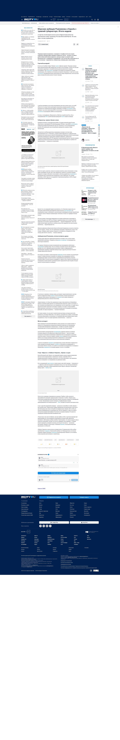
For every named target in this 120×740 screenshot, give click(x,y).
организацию (57, 331)
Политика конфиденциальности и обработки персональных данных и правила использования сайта (79, 567)
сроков (61, 336)
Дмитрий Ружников (48, 439)
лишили (59, 297)
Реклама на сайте (25, 505)
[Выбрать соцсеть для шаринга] (77, 44)
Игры (90, 16)
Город (40, 509)
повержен (47, 430)
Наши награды (24, 507)
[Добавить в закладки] (74, 44)
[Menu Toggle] (22, 19)
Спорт (85, 505)
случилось (40, 111)
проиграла (54, 432)
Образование (58, 517)
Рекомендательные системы (66, 564)
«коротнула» (50, 70)
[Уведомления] (95, 19)
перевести (51, 342)
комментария (44, 44)
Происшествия (73, 511)
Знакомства (45, 16)
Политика (72, 509)
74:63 (50, 367)
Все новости (24, 16)
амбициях (60, 254)
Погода (51, 16)
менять (53, 295)
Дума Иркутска (62, 439)
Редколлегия (82, 16)
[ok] (50, 526)
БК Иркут (40, 439)
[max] (47, 526)
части (62, 116)
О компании (24, 503)
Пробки (60, 19)
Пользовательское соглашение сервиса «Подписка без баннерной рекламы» (74, 566)
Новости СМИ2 (41, 488)
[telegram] (40, 526)
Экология (86, 511)
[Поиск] (92, 19)
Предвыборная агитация (26, 513)
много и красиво (62, 240)
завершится (47, 347)
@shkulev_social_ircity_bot (72, 557)
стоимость (57, 344)
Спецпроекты (87, 515)
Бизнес (40, 505)
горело (57, 66)
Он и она (72, 505)
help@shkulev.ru (29, 566)
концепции (73, 174)
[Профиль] (98, 19)
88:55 (47, 367)
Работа (71, 513)
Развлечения (73, 515)
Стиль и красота (87, 507)
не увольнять (74, 124)
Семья (85, 503)
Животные (41, 515)
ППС (47, 116)
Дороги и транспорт (43, 511)
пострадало (70, 108)
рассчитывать (68, 210)
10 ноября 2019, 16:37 (42, 41)
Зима (57, 503)
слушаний (40, 246)
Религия (72, 517)
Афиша (63, 16)
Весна (40, 507)
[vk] (43, 526)
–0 (77, 462)
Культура (58, 507)
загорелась (40, 73)
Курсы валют (75, 16)
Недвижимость (31, 16)
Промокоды (39, 16)
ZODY (87, 16)
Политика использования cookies (67, 562)
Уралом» (62, 424)
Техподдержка (24, 511)
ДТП (55, 439)
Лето (57, 509)
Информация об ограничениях (66, 560)
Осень (71, 507)
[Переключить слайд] (40, 381)
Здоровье (41, 517)
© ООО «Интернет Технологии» (41, 570)
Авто (40, 503)
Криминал (58, 505)
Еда (40, 513)
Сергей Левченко (70, 439)
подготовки (50, 363)
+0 (73, 462)
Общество (72, 503)
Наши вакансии (24, 509)
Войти (42, 480)
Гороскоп (68, 16)
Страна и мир (87, 509)
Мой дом (58, 511)
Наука (57, 513)
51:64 (59, 402)
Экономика (86, 513)
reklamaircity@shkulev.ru (84, 556)
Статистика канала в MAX (27, 515)
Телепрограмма (57, 16)
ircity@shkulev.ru (35, 565)
